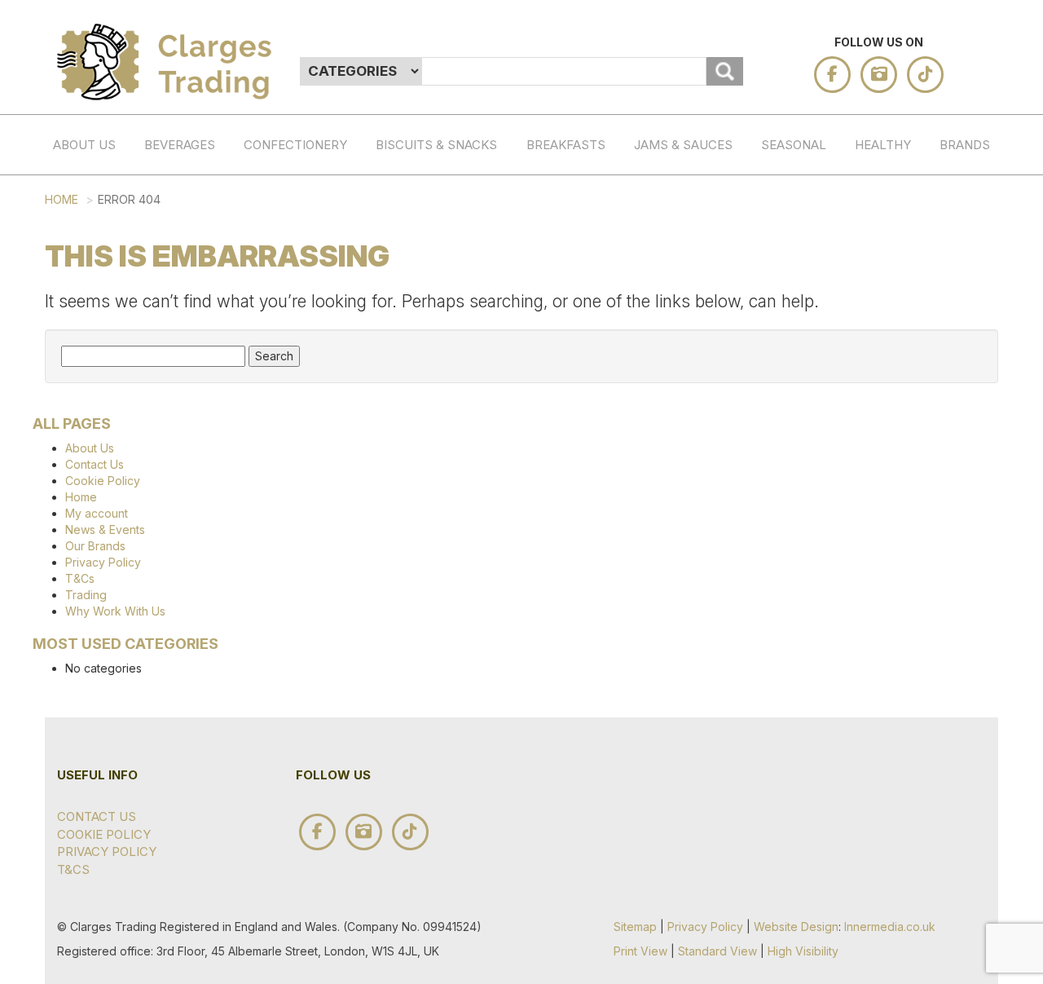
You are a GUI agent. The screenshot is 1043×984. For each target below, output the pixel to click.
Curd (683, 294)
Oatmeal (575, 225)
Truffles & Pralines (292, 311)
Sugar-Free (292, 542)
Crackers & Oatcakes (424, 278)
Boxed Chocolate (292, 251)
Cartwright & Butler (988, 907)
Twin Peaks (988, 592)
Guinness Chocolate (988, 251)
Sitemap (635, 926)
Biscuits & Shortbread (424, 208)
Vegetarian (292, 687)
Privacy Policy (103, 562)
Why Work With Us (115, 611)
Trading (86, 595)
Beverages (179, 144)
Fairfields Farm (988, 541)
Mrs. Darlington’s (988, 796)
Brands (965, 144)
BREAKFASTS (565, 144)
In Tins (457, 199)
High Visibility (803, 951)
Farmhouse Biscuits (988, 745)
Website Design (796, 926)
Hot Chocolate (193, 267)
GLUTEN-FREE (904, 302)
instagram (878, 74)
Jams (683, 260)
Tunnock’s (988, 702)
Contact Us (94, 464)
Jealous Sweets (988, 438)
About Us (84, 144)
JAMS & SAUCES (683, 144)
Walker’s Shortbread (988, 336)
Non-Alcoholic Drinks (193, 327)
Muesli (575, 396)
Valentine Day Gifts (810, 260)
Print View (640, 951)
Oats (575, 191)
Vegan (292, 721)
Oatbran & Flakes (575, 276)
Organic (292, 500)
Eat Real (988, 848)
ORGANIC (904, 345)
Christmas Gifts (810, 199)
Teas (193, 191)
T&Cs (80, 578)
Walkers (988, 669)
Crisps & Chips (424, 346)
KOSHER (904, 378)
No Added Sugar (575, 601)
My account (96, 513)
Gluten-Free (292, 645)
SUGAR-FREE (904, 199)
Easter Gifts (810, 320)
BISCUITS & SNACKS (436, 144)
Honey (683, 328)
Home (61, 199)
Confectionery (295, 144)
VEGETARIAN (904, 413)
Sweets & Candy (292, 449)
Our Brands (95, 546)
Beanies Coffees (988, 387)
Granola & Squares (575, 345)
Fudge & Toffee (292, 380)
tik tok (925, 74)
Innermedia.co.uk (889, 926)
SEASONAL (793, 144)
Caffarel (988, 294)
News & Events (105, 529)
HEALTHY (883, 144)
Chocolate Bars (292, 199)
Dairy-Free (292, 593)
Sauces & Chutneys (683, 208)
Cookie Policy (102, 481)
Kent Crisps (988, 490)
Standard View (717, 951)
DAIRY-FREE (904, 251)
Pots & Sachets (575, 447)
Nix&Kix (988, 635)
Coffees (193, 225)
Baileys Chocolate (988, 199)
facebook (832, 74)
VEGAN (904, 446)
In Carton (457, 251)
